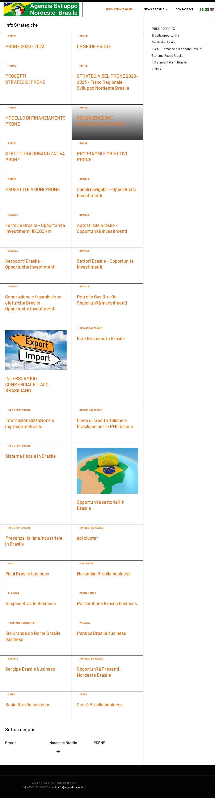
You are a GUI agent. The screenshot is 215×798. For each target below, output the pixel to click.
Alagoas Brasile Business (30, 603)
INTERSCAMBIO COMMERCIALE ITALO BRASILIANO (27, 384)
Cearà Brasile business (100, 704)
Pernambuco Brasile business (107, 603)
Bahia (11, 694)
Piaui (11, 563)
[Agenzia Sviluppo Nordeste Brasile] (41, 9)
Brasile (84, 178)
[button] (121, 9)
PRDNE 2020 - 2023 (24, 46)
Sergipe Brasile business (30, 668)
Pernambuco (87, 592)
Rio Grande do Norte (21, 622)
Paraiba (84, 622)
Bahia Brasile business (27, 704)
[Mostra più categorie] (59, 751)
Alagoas (13, 592)
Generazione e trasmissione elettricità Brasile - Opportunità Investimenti (33, 302)
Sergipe (13, 658)
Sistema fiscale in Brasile (30, 456)
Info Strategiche (90, 328)
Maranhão (86, 563)
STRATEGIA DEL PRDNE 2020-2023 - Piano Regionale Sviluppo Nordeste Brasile (107, 82)
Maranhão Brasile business (104, 573)
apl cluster (87, 538)
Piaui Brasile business (27, 573)
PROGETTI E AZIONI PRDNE (32, 189)
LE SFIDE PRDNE (94, 46)
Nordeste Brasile (91, 527)
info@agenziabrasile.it (72, 787)
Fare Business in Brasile (101, 338)
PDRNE (12, 35)
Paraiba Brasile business (101, 633)
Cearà (83, 694)
